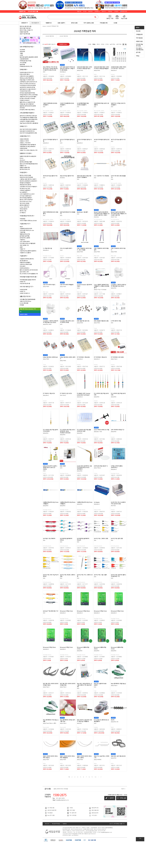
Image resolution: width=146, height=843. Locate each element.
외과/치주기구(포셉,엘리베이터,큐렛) (28, 133)
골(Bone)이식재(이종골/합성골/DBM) (29, 163)
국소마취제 (22, 49)
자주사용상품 (139, 38)
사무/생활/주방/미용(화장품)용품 (27, 299)
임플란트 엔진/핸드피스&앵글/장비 (28, 156)
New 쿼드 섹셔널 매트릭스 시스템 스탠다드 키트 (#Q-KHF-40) (84, 685)
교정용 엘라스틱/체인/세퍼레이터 (27, 146)
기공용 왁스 (22, 239)
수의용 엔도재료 (23, 289)
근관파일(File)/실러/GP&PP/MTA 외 (28, 81)
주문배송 (110, 11)
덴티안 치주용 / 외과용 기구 (26, 30)
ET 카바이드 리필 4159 (49, 393)
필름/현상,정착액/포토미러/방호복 (28, 106)
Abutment (22, 160)
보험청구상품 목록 (24, 32)
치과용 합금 (22, 218)
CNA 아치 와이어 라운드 (49, 284)
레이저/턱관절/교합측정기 (26, 197)
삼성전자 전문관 (23, 314)
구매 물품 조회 (103, 23)
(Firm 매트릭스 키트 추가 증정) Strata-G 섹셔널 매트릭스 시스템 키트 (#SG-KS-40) (50, 68)
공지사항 (138, 52)
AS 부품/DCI (23, 212)
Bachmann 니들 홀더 (82, 212)
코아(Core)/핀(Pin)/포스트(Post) (27, 83)
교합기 (21, 247)
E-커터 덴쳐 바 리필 (116, 321)
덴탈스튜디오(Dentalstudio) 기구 (28, 309)
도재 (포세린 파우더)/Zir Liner (27, 230)
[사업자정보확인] (109, 827)
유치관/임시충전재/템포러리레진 (27, 93)
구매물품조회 (139, 34)
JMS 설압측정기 (23, 192)
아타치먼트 (22, 107)
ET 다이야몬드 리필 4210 (100, 357)
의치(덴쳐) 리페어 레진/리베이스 (27, 109)
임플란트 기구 (23, 165)
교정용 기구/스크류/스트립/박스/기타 (28, 150)
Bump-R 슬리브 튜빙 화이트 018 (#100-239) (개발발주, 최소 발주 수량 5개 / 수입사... (101, 214)
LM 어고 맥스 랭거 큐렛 (117, 538)
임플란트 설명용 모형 (25, 167)
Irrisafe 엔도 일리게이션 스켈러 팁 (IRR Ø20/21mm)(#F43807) (84, 467)
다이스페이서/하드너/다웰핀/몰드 (27, 243)
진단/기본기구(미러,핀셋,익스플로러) (28, 129)
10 (95, 777)
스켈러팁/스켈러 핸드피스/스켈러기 (28, 179)
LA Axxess (96, 502)
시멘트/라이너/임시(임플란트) (27, 76)
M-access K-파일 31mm (66, 647)
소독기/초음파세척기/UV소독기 (27, 194)
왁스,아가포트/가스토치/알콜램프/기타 (29, 273)
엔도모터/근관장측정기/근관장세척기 (28, 181)
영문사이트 (124, 11)
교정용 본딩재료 (23, 148)
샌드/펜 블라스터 (24, 260)
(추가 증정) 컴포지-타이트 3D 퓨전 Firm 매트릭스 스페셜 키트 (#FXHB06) (67, 68)
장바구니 (104, 11)
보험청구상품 (139, 41)
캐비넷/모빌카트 (23, 209)
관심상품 (138, 31)
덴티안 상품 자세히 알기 (25, 28)
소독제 (21, 55)
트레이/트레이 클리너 (25, 74)
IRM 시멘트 (63, 466)
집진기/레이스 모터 (24, 271)
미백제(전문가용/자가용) (25, 60)
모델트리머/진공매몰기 (25, 262)
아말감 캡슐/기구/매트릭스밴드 (27, 79)
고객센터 (116, 11)
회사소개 (47, 823)
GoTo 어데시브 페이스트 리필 (101, 429)
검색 (95, 17)
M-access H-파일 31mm (100, 611)
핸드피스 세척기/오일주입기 (26, 199)
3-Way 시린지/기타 (24, 207)
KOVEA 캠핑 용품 (24, 303)
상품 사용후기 (61, 23)
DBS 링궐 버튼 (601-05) (83, 321)
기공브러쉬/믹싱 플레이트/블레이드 (28, 250)
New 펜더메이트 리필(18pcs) (118, 683)
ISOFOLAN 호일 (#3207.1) (101, 466)
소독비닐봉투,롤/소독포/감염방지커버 (28, 119)
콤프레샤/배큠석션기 (24, 205)
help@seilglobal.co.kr (106, 832)
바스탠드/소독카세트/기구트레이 (27, 98)
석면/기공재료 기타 (24, 245)
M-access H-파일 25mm (83, 611)
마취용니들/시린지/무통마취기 (27, 104)
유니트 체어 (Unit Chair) (26, 201)
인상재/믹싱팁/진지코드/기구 (26, 72)
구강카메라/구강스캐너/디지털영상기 (28, 186)
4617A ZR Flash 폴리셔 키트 (118, 139)
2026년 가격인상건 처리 (52, 26)
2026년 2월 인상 (50, 36)
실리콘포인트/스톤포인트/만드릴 (27, 87)
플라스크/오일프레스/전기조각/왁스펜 (29, 270)
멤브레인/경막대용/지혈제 (26, 161)
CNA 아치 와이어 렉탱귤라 (66, 284)
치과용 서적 (22, 281)
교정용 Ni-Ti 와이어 (24, 141)
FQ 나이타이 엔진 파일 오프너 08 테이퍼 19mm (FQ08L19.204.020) (67, 431)
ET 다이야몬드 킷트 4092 (117, 357)
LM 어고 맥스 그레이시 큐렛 (101, 538)
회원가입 (79, 11)
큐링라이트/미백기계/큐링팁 (26, 177)
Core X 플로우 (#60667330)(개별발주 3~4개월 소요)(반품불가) (101, 286)
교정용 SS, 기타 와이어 (25, 142)
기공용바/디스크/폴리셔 (25, 252)
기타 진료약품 (23, 62)
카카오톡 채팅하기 (32, 11)
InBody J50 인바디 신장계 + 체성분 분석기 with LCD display (50, 467)
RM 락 (112, 719)
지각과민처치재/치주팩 (25, 91)
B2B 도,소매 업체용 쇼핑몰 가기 (117, 823)
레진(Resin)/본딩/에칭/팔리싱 (27, 78)
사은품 (115, 23)
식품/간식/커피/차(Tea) (25, 301)
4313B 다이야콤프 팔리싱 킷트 (101, 139)
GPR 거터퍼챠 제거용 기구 (117, 429)
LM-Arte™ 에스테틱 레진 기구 (50, 611)
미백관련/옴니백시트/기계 (26, 66)
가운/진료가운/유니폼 (25, 283)
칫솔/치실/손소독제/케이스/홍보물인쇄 (29, 123)
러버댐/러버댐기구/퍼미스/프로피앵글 (29, 94)
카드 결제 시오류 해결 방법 (139, 49)
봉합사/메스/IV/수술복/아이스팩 (27, 102)
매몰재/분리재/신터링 (25, 234)
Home (44, 26)
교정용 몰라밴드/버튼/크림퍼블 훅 (28, 144)
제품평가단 (49, 23)
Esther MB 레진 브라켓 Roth (50, 357)
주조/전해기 (22, 266)
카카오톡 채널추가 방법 (139, 45)
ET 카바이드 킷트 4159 (66, 393)
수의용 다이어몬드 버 (25, 293)
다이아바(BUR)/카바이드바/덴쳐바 (28, 85)
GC (20, 311)
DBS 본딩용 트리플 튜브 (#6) (101, 321)
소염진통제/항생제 (24, 59)
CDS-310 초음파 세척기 (66, 248)
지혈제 (21, 53)
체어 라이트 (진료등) (24, 203)
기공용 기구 (22, 249)
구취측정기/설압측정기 (25, 190)
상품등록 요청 (22, 11)
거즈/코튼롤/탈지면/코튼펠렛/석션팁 (28, 117)
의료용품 (22, 305)
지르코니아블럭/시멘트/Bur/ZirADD (28, 220)
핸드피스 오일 (23, 210)
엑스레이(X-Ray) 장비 (25, 188)
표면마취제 (22, 51)
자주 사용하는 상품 (88, 23)
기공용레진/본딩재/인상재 (26, 228)
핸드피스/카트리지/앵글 (25, 175)
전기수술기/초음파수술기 (25, 195)
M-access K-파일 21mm (117, 611)
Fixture (21, 158)
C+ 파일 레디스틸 (47, 248)
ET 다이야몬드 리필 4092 (83, 357)
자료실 (137, 55)
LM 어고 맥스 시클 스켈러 (100, 574)
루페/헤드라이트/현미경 (25, 184)
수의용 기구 (22, 291)
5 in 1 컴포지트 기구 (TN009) (101, 175)
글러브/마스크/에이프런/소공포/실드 (28, 115)
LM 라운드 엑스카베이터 (49, 538)
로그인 (84, 11)
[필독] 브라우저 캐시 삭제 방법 (61, 788)
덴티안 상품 (74, 23)
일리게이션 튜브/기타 (25, 169)
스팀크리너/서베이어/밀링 (26, 264)
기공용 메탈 (22, 232)
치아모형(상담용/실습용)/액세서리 (28, 279)
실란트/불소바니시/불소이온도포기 (28, 89)
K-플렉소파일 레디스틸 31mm (84, 502)
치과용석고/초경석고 (24, 100)
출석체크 (90, 11)
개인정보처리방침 (56, 823)
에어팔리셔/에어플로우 (25, 182)
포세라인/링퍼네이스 (24, 268)
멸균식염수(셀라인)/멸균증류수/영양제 (29, 57)
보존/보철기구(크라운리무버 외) (27, 131)
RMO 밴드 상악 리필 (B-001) (118, 756)
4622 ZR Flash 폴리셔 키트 (67, 175)
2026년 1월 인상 (64, 36)
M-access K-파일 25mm (49, 647)
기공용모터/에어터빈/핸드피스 (27, 258)
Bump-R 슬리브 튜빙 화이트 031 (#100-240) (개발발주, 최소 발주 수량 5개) (118, 214)
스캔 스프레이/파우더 (25, 241)
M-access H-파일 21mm (66, 611)
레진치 (21, 226)
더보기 (123, 788)
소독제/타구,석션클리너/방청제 (27, 121)
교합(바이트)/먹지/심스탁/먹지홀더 (28, 96)
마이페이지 (97, 11)
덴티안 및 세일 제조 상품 (25, 26)
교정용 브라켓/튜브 (24, 139)
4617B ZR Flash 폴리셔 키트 (50, 175)
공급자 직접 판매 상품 (25, 33)
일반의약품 (22, 64)
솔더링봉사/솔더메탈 (24, 236)
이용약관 (65, 823)
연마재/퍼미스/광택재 (25, 237)
